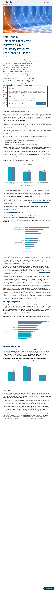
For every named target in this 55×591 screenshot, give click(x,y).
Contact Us (6, 587)
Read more (24, 505)
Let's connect (48, 588)
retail (10, 65)
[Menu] (52, 3)
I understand (41, 103)
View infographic (14, 464)
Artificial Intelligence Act (44, 272)
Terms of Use (28, 98)
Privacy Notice (32, 100)
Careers (5, 583)
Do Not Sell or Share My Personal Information (35, 95)
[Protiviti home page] (10, 563)
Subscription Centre (17, 580)
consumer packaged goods (24, 63)
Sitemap (13, 583)
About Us (5, 580)
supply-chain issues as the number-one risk (39, 202)
